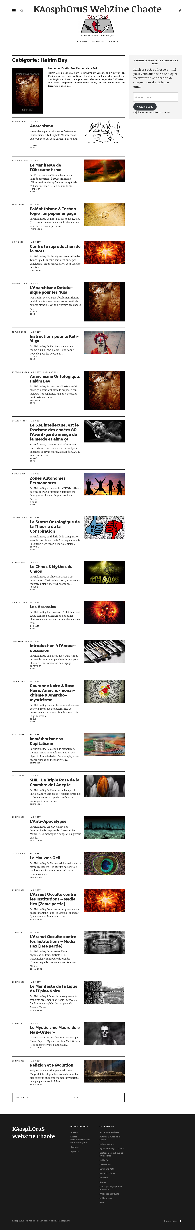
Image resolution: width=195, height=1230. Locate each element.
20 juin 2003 (18, 681)
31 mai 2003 (18, 734)
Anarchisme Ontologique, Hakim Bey (55, 378)
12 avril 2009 (19, 121)
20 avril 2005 (19, 517)
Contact (74, 1147)
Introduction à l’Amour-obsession (53, 647)
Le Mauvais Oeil (45, 858)
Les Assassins (43, 606)
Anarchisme (41, 126)
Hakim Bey (35, 121)
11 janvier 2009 (20, 160)
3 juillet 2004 (19, 602)
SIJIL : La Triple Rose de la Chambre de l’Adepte (55, 782)
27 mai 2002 (18, 890)
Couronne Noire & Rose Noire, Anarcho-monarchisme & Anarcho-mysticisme (52, 692)
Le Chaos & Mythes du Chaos (51, 568)
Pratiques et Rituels (109, 1193)
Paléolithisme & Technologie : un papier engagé (54, 211)
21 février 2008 (20, 372)
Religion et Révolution (51, 1065)
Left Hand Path (106, 1168)
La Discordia (105, 1164)
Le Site (113, 41)
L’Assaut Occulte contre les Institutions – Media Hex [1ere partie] (53, 941)
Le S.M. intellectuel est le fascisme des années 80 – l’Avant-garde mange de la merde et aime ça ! (55, 432)
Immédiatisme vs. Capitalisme (47, 741)
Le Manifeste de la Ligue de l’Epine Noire (53, 988)
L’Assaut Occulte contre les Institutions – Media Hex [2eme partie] (53, 899)
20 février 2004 (20, 641)
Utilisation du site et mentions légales (80, 1141)
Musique (103, 1177)
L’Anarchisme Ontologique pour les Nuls (51, 289)
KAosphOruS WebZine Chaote (98, 8)
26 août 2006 (19, 420)
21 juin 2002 (18, 853)
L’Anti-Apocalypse (48, 821)
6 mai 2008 (18, 242)
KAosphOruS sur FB (179, 10)
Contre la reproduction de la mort (55, 248)
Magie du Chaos (107, 1173)
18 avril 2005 (19, 562)
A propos (74, 1151)
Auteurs (98, 41)
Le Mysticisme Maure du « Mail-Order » (55, 1029)
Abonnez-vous (145, 106)
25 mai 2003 (18, 817)
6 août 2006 (19, 473)
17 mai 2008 (18, 204)
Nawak (102, 1182)
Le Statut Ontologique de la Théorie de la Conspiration (55, 526)
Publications (50, 372)
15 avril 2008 (19, 332)
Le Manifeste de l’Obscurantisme (46, 167)
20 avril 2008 (19, 283)
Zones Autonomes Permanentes (48, 480)
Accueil (82, 41)
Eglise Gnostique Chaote (111, 1148)
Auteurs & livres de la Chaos (109, 1138)
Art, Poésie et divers (109, 1132)
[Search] (22, 10)
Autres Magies (106, 1144)
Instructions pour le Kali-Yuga (54, 338)
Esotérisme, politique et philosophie (111, 1154)
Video (102, 1202)
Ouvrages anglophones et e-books (110, 1188)
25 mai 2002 (18, 982)
